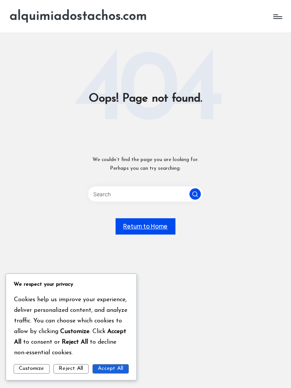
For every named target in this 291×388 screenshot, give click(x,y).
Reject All (71, 368)
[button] (195, 194)
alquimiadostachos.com (78, 16)
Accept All (110, 368)
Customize (31, 368)
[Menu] (277, 16)
